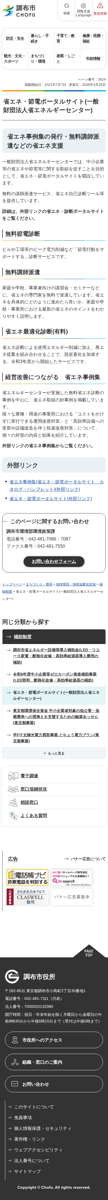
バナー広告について (88, 859)
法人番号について (32, 1160)
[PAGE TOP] (89, 950)
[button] (66, 10)
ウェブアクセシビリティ (38, 1150)
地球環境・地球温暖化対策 (76, 584)
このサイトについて (34, 1106)
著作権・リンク (29, 1139)
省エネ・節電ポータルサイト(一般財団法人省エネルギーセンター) (56, 695)
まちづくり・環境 (39, 584)
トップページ (12, 584)
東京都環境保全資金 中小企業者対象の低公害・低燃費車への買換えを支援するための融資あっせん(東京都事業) (56, 716)
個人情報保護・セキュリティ (43, 1128)
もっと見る (56, 753)
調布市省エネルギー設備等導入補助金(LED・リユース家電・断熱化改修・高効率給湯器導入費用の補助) (56, 656)
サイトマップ (27, 1171)
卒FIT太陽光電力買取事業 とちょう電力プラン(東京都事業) (56, 738)
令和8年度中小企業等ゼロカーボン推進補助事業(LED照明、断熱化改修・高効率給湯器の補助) (55, 677)
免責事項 (23, 1117)
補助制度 (23, 636)
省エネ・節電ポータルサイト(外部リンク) (50, 498)
